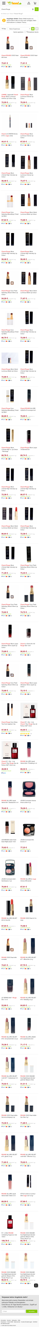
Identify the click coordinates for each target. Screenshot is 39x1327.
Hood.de (14, 3)
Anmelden (32, 1311)
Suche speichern (18, 32)
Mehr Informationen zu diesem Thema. (21, 21)
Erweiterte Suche (33, 32)
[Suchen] (37, 9)
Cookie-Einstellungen (26, 1322)
